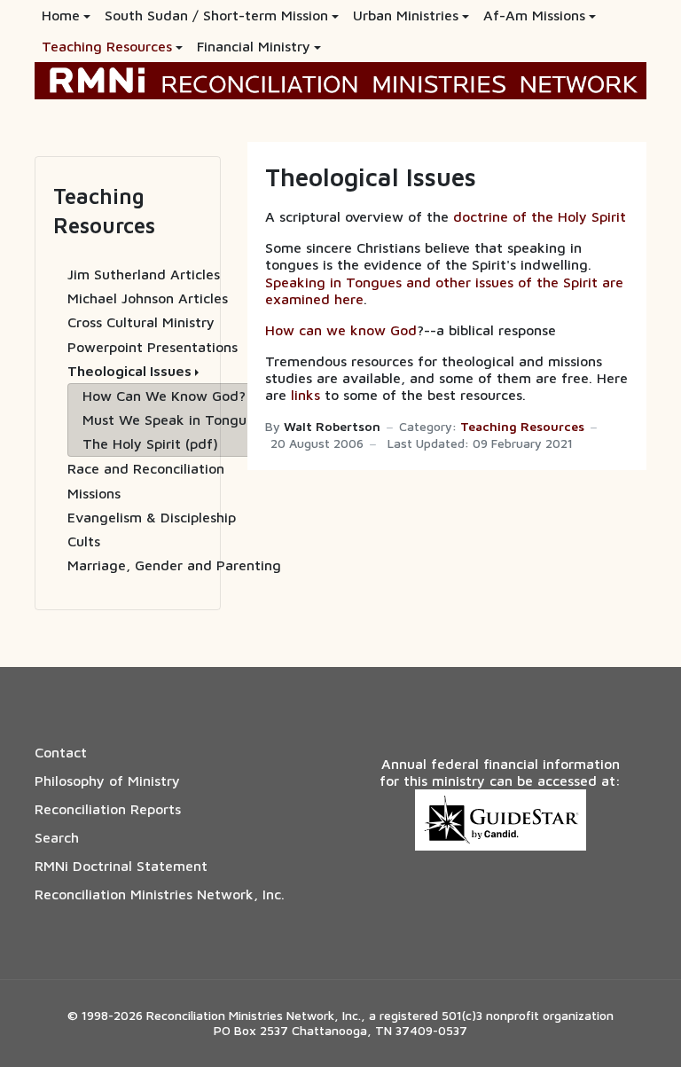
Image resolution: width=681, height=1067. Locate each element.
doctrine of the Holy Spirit (539, 216)
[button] (66, 15)
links (305, 395)
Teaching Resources (522, 427)
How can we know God (341, 330)
